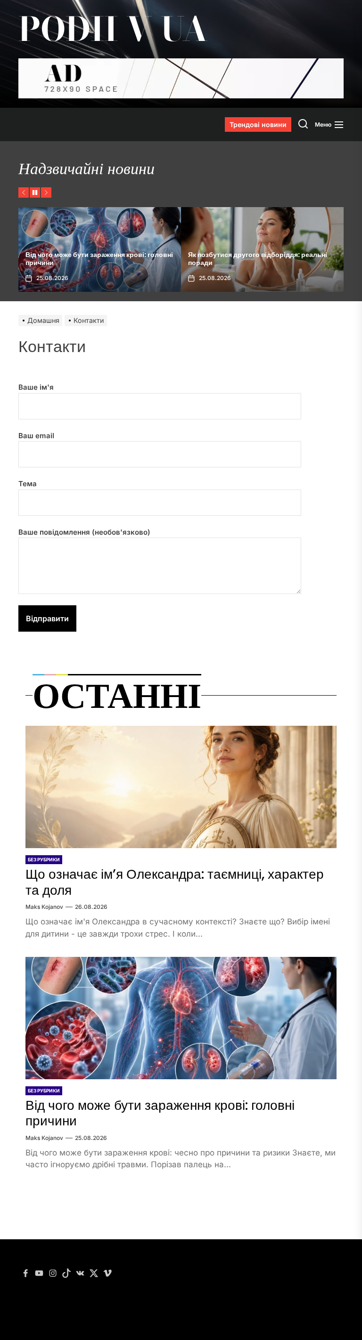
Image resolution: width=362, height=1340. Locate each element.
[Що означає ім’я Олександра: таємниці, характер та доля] (181, 787)
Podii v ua (113, 29)
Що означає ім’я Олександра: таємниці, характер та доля (174, 882)
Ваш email (36, 435)
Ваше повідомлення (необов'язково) (84, 532)
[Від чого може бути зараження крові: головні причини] (181, 1018)
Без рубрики (44, 859)
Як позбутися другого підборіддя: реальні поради (257, 258)
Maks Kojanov (44, 906)
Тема (27, 483)
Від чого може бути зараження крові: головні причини (99, 258)
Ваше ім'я (36, 387)
